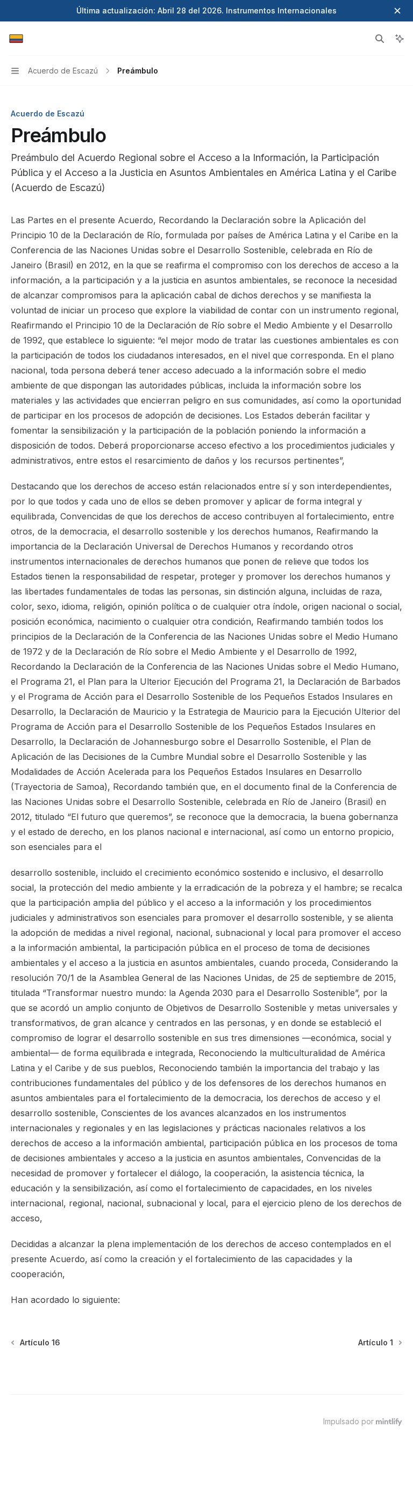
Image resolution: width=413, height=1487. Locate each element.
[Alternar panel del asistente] (399, 38)
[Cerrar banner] (397, 11)
